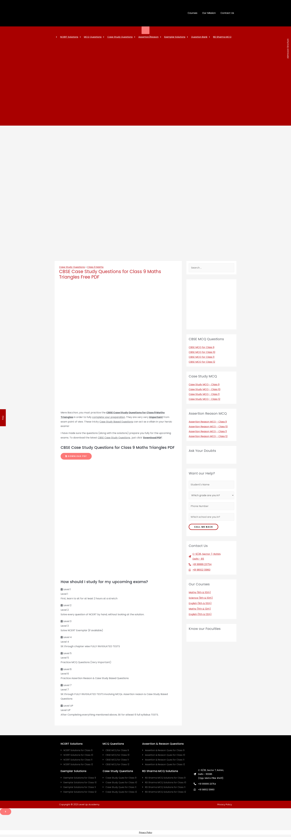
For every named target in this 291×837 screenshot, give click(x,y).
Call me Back (203, 526)
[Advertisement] (73, 822)
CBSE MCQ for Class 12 (202, 362)
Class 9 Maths (95, 267)
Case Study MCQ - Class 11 (204, 394)
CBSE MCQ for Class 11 (201, 357)
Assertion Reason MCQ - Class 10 (208, 426)
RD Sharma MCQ (222, 36)
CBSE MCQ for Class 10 (202, 352)
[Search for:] (211, 267)
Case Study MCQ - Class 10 (204, 389)
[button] (76, 456)
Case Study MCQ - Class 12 (204, 399)
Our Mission (209, 13)
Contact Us (227, 13)
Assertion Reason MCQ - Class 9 (208, 421)
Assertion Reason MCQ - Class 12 (208, 436)
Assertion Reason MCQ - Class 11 (208, 431)
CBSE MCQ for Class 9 (201, 347)
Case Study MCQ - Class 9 (204, 384)
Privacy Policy (224, 804)
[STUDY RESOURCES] (146, 30)
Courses (192, 13)
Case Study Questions (72, 267)
